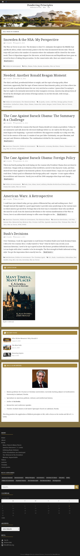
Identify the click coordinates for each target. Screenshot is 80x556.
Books (3, 442)
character (42, 146)
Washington (8, 107)
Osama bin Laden (40, 104)
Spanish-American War (53, 222)
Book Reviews (10, 257)
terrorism (25, 260)
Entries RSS (8, 542)
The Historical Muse (28, 102)
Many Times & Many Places (12, 445)
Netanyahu (66, 184)
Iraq (10, 260)
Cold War (54, 102)
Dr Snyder (8, 43)
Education (61, 477)
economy (49, 146)
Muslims (56, 146)
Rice (14, 260)
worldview (20, 148)
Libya (26, 104)
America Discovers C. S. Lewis (13, 447)
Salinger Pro (29, 554)
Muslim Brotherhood (54, 184)
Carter (47, 102)
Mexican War (27, 222)
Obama (30, 66)
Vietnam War (66, 222)
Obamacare (68, 146)
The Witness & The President (13, 455)
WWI (19, 224)
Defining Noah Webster (11, 450)
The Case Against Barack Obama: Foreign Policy (39, 158)
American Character (12, 146)
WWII (24, 224)
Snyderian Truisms (21, 480)
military (44, 184)
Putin (35, 66)
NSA (25, 66)
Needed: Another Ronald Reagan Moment (35, 75)
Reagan (49, 104)
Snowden (46, 66)
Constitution (60, 257)
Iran (29, 184)
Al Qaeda (42, 102)
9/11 (49, 257)
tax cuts (19, 260)
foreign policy (62, 102)
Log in (6, 540)
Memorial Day (17, 222)
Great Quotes (5, 467)
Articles (4, 462)
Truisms (4, 465)
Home (3, 438)
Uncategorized (56, 480)
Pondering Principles (40, 5)
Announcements (19, 477)
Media (68, 477)
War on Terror (55, 66)
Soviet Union (56, 104)
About (3, 440)
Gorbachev (15, 104)
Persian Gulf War (38, 222)
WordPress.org (9, 545)
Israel (38, 184)
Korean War (8, 222)
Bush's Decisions (16, 234)
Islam (21, 104)
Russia (40, 66)
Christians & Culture (51, 477)
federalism (69, 257)
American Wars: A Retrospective (28, 196)
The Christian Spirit (38, 257)
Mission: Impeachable (10, 457)
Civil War (71, 219)
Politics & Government (13, 66)
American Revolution (60, 219)
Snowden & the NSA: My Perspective (31, 40)
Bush (26, 184)
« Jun (3, 518)
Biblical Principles (30, 477)
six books (17, 401)
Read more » (8, 61)
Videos (3, 460)
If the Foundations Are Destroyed (14, 452)
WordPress (56, 554)
